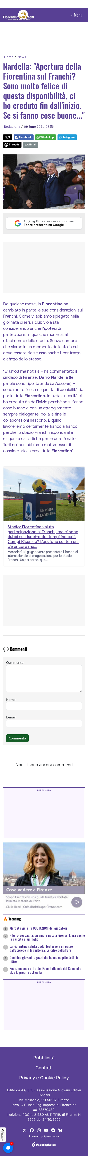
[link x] (25, 1130)
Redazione (12, 126)
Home (8, 57)
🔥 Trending (12, 918)
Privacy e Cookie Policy (44, 1077)
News (21, 57)
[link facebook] (32, 1130)
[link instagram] (39, 1130)
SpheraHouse (51, 1136)
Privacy (2, 1136)
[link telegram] (53, 1130)
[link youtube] (46, 1130)
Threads (14, 144)
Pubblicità (44, 1057)
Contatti (44, 1067)
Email (32, 144)
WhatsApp (47, 137)
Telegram (69, 137)
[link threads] (60, 1130)
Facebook (25, 137)
